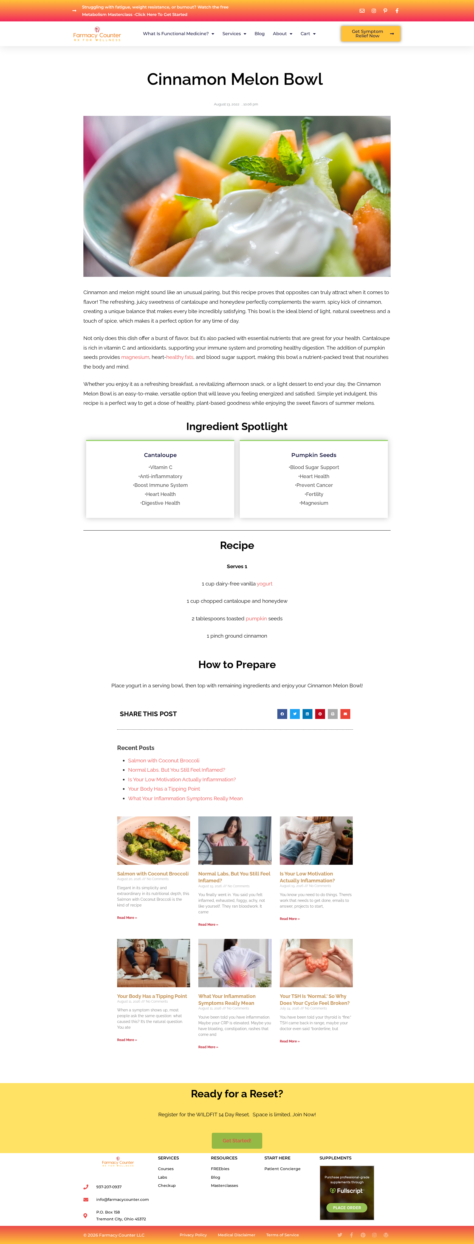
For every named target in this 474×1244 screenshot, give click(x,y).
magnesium (135, 357)
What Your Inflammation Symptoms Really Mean (185, 798)
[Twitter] (339, 1234)
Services (231, 33)
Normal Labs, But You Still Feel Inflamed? (176, 770)
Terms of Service (282, 1234)
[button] (282, 714)
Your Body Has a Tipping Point (164, 789)
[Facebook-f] (351, 1234)
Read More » (127, 918)
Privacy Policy (193, 1234)
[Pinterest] (362, 1234)
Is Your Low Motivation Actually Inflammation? (182, 779)
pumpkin (255, 618)
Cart (305, 33)
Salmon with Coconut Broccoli (163, 760)
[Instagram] (374, 1234)
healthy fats (179, 357)
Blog (260, 33)
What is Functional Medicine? (176, 33)
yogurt (264, 584)
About (280, 33)
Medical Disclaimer (236, 1234)
